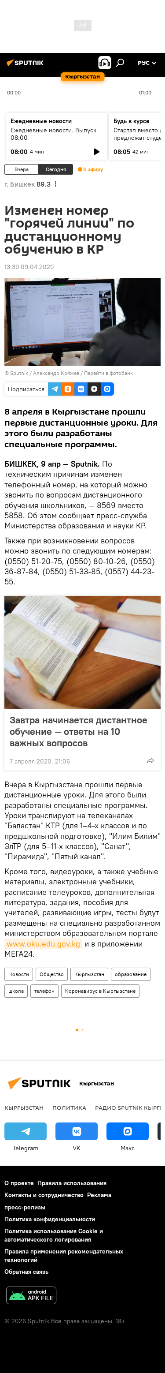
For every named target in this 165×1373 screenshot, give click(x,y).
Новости (18, 974)
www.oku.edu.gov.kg (43, 944)
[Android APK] (31, 1296)
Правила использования (71, 1183)
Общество (52, 974)
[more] (150, 760)
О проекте (19, 1183)
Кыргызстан (89, 974)
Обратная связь (26, 1272)
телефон (44, 991)
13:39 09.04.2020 (29, 267)
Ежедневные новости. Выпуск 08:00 (53, 134)
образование (131, 974)
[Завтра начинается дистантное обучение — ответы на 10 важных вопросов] (82, 652)
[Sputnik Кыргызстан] (26, 66)
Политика (69, 1107)
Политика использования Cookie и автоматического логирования (53, 1235)
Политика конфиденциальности (49, 1219)
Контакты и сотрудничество (44, 1195)
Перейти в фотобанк (108, 373)
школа (16, 991)
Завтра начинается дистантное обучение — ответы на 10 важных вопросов (78, 731)
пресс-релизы (24, 1207)
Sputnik (19, 373)
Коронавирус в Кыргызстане (100, 991)
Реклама (99, 1195)
